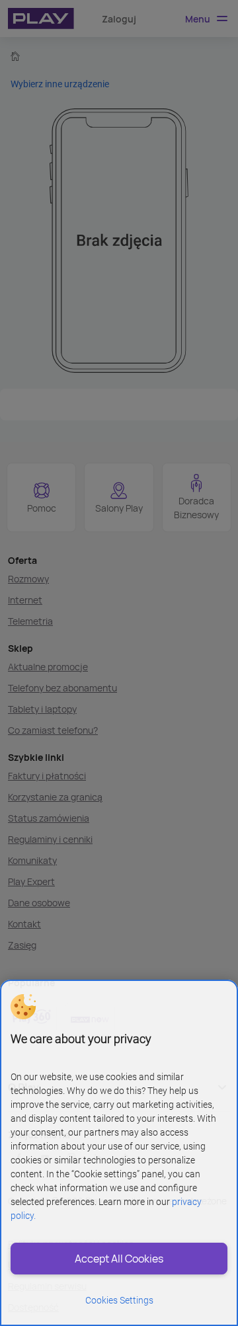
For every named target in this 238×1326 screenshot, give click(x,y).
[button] (23, 1007)
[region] (119, 1153)
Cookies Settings (119, 1300)
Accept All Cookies (119, 1258)
